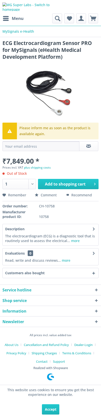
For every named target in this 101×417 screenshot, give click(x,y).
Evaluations (15, 253)
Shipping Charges (44, 353)
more (75, 240)
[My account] (81, 18)
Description (15, 229)
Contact (42, 361)
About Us (11, 345)
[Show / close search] (57, 18)
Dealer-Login (83, 345)
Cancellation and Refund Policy (46, 345)
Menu (18, 18)
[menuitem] (13, 18)
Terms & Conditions (76, 353)
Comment (49, 195)
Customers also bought (25, 273)
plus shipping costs (37, 167)
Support (59, 361)
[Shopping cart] (93, 18)
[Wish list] (69, 18)
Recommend (81, 195)
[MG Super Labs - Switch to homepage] (26, 6)
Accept (50, 409)
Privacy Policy (16, 353)
